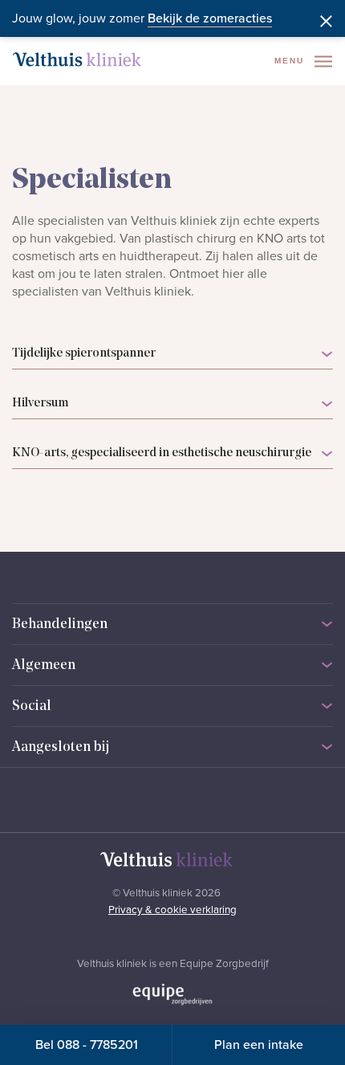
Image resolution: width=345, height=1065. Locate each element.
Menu (291, 60)
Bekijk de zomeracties (210, 18)
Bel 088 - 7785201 (86, 1045)
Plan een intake (258, 1045)
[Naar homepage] (77, 59)
